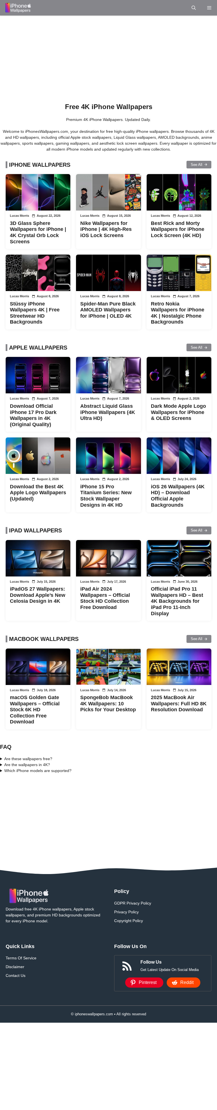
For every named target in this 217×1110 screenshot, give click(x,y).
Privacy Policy (126, 912)
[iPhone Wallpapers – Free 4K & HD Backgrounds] (17, 8)
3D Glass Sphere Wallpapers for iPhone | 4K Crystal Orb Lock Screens (38, 232)
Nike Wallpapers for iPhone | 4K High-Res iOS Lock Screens (106, 229)
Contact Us (15, 975)
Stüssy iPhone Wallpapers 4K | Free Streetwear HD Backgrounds (35, 313)
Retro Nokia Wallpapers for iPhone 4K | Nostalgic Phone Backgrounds (177, 313)
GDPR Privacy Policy (132, 903)
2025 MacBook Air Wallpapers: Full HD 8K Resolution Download (179, 703)
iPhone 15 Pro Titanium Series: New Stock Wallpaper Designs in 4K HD (106, 496)
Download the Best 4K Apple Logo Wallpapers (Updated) (38, 493)
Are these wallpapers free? (28, 758)
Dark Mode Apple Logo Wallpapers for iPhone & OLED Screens (178, 412)
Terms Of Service (21, 958)
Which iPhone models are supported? (37, 770)
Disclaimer (15, 966)
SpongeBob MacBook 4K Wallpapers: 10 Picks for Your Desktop (108, 703)
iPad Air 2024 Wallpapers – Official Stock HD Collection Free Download (105, 598)
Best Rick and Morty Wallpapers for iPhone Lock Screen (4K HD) (177, 229)
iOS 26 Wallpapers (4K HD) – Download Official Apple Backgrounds (178, 496)
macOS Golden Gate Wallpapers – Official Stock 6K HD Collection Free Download (35, 710)
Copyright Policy (128, 920)
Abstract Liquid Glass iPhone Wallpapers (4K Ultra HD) (107, 412)
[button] (193, 8)
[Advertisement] (108, 57)
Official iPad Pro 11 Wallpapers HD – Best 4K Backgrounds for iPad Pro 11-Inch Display (177, 601)
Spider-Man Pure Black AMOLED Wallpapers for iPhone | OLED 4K (108, 310)
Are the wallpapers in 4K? (27, 764)
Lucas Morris (19, 215)
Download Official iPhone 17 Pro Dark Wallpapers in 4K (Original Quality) (33, 415)
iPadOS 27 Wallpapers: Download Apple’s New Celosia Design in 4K (37, 595)
